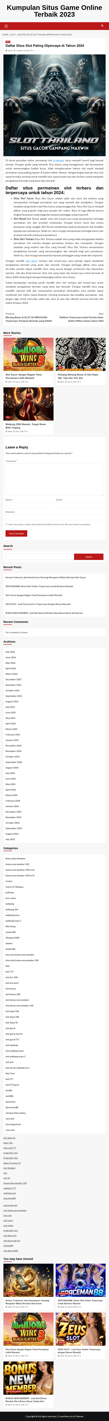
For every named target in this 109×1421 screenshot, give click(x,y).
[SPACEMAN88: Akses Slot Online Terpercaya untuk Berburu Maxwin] (81, 1280)
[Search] (102, 25)
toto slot (10, 1118)
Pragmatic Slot (10, 1158)
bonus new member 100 (17, 864)
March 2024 (11, 795)
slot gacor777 (12, 1039)
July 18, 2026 (19, 1405)
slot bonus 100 (13, 994)
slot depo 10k (12, 1011)
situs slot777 (9, 1147)
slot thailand (9, 1168)
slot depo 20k (12, 1017)
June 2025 (11, 712)
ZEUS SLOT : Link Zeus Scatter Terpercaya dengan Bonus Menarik (38, 604)
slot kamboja (12, 1045)
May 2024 (10, 784)
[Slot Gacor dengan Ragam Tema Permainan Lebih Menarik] (28, 354)
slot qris (9, 1062)
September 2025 (14, 696)
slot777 (9, 1079)
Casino (9, 881)
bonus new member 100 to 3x (20, 870)
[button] (6, 25)
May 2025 (10, 718)
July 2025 (10, 707)
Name (9, 499)
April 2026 (11, 668)
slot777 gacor (12, 1084)
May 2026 (10, 663)
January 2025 (12, 740)
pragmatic (58, 160)
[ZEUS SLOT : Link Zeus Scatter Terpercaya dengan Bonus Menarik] (81, 1329)
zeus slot (10, 1130)
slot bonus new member (17, 1000)
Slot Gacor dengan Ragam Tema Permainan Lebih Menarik (34, 595)
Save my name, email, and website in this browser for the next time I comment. (50, 524)
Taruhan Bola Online (16, 1113)
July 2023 (10, 839)
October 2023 (13, 822)
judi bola (10, 892)
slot (5, 1173)
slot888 (9, 1096)
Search (8, 546)
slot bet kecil (12, 983)
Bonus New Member (16, 858)
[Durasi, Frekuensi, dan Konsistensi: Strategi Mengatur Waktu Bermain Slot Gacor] (28, 1280)
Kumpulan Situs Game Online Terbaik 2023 (54, 11)
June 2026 (11, 657)
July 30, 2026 (19, 1307)
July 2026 (10, 652)
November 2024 (13, 751)
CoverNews (64, 1416)
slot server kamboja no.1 (18, 1067)
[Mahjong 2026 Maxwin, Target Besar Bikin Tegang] (28, 404)
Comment (11, 461)
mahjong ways (12, 915)
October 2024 (13, 756)
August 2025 (12, 701)
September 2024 (14, 762)
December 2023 (13, 811)
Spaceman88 (12, 1107)
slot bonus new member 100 (19, 1005)
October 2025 (13, 690)
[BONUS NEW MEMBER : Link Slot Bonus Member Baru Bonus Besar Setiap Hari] (28, 1378)
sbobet (9, 943)
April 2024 (11, 789)
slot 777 (10, 971)
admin (10, 50)
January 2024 (12, 806)
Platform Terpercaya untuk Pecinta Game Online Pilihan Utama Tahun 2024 (81, 317)
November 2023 (13, 817)
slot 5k (6, 1178)
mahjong (10, 903)
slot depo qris (10, 1235)
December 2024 (13, 745)
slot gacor (32, 260)
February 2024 (13, 800)
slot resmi (8, 1220)
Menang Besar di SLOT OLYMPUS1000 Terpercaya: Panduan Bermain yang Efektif (29, 317)
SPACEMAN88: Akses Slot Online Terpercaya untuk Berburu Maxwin (39, 586)
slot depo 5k (12, 1022)
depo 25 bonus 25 (12, 1163)
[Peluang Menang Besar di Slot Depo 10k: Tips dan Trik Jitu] (81, 354)
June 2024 (11, 778)
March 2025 (11, 729)
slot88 (9, 1090)
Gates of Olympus (14, 887)
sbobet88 (10, 949)
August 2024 (12, 767)
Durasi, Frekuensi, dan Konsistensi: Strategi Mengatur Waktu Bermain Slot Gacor (46, 577)
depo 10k (8, 1142)
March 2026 (11, 674)
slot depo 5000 (10, 1250)
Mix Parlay (11, 926)
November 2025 (13, 685)
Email (59, 499)
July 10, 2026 (72, 382)
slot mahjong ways (15, 1050)
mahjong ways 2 (13, 920)
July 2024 (10, 773)
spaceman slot (10, 1205)
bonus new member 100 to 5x (20, 875)
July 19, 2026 (72, 1356)
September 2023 (14, 828)
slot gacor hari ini (14, 1034)
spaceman (10, 1101)
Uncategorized (13, 1124)
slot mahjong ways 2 (15, 1056)
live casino (11, 898)
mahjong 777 (9, 1188)
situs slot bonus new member (20, 954)
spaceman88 (9, 1198)
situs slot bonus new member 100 (22, 960)
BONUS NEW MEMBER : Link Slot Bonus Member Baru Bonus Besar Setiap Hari (44, 613)
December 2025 (13, 679)
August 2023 (12, 833)
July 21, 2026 (19, 382)
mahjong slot (12, 909)
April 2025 (11, 723)
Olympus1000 (12, 937)
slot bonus (11, 988)
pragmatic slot (10, 1152)
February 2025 (13, 734)
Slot (7, 42)
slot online (8, 1225)
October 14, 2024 (23, 50)
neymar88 (10, 932)
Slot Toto (10, 1073)
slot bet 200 (12, 977)
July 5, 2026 (19, 431)
